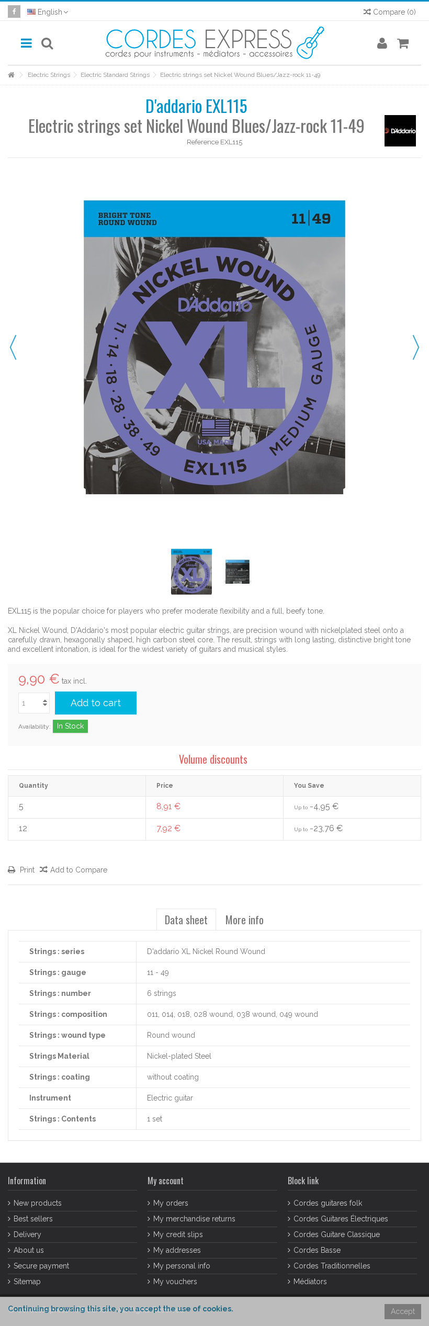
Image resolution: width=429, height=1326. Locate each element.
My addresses (177, 1250)
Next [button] (416, 347)
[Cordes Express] (214, 43)
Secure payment (41, 1266)
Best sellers (33, 1219)
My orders (170, 1203)
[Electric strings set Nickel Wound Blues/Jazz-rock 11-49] (191, 572)
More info (244, 919)
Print (26, 870)
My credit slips (178, 1234)
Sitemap (27, 1281)
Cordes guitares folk (327, 1203)
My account (166, 1180)
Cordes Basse (317, 1250)
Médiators (310, 1281)
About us (29, 1250)
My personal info (181, 1266)
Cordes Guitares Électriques (340, 1219)
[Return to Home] (11, 75)
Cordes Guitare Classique (336, 1234)
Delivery (27, 1234)
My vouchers (175, 1281)
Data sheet (186, 919)
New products (38, 1203)
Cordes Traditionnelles (331, 1266)
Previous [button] (13, 347)
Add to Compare (78, 870)
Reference (203, 142)
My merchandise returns (194, 1219)
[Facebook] (14, 11)
